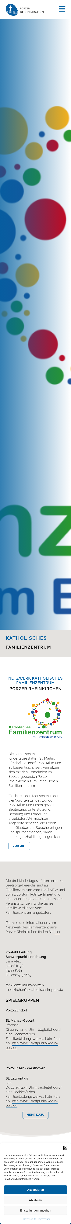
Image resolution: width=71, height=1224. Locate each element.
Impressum (44, 1219)
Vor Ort (19, 846)
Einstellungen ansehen (35, 1210)
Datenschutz (29, 1219)
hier (57, 932)
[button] (65, 1148)
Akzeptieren (35, 1189)
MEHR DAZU (35, 1115)
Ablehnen (35, 1200)
